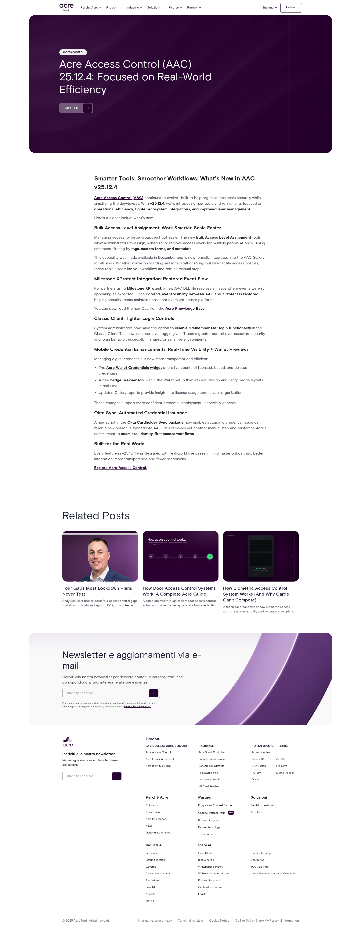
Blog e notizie (206, 860)
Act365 (280, 759)
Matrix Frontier (285, 772)
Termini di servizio (190, 920)
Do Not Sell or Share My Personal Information (267, 920)
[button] (91, 7)
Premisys (281, 766)
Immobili (150, 887)
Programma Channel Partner (215, 805)
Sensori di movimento (211, 766)
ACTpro (256, 772)
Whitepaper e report (210, 866)
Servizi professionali (263, 805)
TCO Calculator (260, 866)
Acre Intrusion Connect (160, 759)
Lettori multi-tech (209, 779)
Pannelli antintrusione (212, 759)
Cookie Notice (219, 920)
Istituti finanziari (155, 860)
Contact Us (257, 860)
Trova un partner (208, 834)
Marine (150, 900)
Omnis (255, 779)
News (149, 825)
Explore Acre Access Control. (120, 467)
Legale (202, 894)
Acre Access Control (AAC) (118, 197)
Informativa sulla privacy (155, 920)
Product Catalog (261, 853)
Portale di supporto (209, 820)
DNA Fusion (259, 766)
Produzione (152, 880)
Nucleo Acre (153, 812)
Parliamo (291, 7)
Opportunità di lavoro (158, 832)
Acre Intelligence (156, 819)
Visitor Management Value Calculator (273, 873)
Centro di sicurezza (210, 887)
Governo (151, 866)
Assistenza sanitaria (158, 873)
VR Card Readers (209, 786)
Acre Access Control (158, 752)
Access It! (258, 759)
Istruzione (152, 853)
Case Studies (206, 853)
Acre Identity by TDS (158, 766)
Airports (150, 894)
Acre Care (257, 812)
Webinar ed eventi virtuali (213, 873)
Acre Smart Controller (212, 752)
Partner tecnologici (209, 827)
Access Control (261, 752)
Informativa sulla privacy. (137, 706)
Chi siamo (151, 805)
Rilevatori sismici (208, 772)
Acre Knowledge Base (185, 308)
